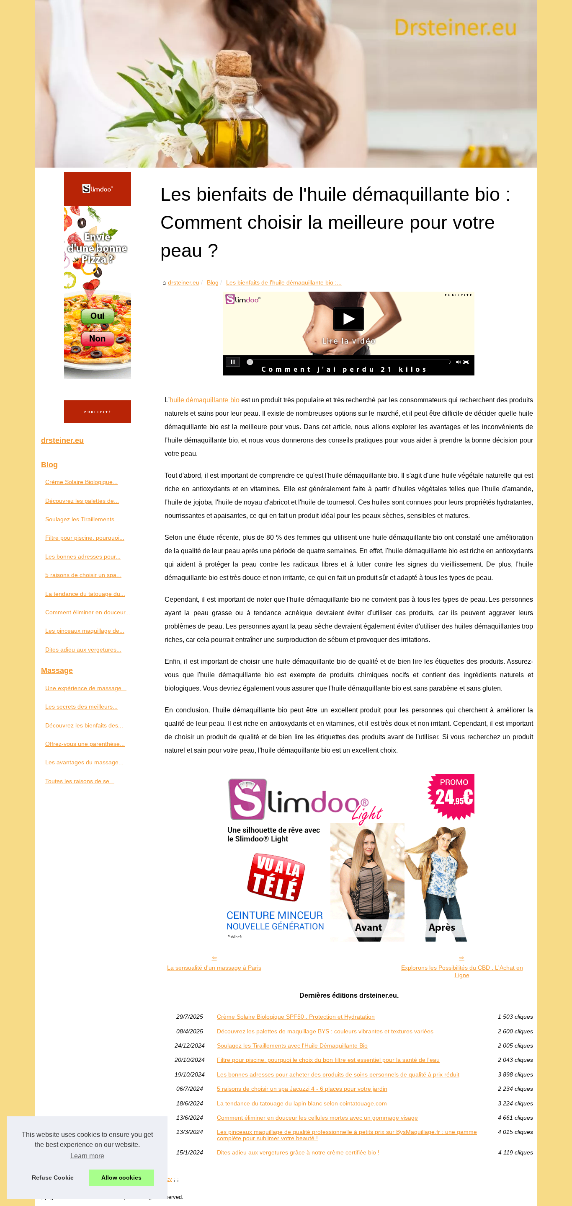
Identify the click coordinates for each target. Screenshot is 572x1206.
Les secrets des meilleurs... (81, 706)
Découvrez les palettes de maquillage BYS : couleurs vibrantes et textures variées (325, 1031)
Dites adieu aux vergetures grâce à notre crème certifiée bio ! (298, 1152)
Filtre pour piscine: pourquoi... (84, 537)
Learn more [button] (87, 1155)
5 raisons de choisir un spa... (83, 575)
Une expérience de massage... (85, 688)
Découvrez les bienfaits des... (84, 725)
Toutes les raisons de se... (79, 781)
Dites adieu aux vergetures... (83, 649)
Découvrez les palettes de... (82, 500)
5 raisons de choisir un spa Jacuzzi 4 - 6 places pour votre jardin (302, 1089)
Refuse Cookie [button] (53, 1177)
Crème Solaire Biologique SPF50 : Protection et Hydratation (296, 1017)
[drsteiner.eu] (286, 84)
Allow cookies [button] (121, 1177)
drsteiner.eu (183, 282)
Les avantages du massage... (84, 762)
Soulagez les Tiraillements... (82, 519)
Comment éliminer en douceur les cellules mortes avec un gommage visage (317, 1118)
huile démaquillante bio (205, 400)
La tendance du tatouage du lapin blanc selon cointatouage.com (302, 1103)
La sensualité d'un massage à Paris (214, 967)
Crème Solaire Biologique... (81, 482)
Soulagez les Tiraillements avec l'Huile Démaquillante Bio (292, 1045)
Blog (213, 282)
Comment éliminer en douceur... (87, 612)
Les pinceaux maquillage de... (84, 630)
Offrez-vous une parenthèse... (85, 743)
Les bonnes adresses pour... (83, 556)
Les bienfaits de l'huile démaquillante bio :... (284, 282)
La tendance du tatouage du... (85, 593)
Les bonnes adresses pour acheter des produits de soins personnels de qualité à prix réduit (338, 1074)
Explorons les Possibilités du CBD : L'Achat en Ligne (462, 971)
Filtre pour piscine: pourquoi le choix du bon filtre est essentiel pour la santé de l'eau (328, 1060)
